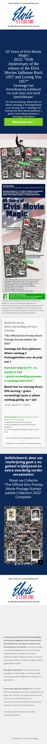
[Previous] (6, 562)
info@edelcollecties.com (23, 698)
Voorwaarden (16, 738)
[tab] (16, 564)
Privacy (25, 738)
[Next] (40, 562)
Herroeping (34, 738)
